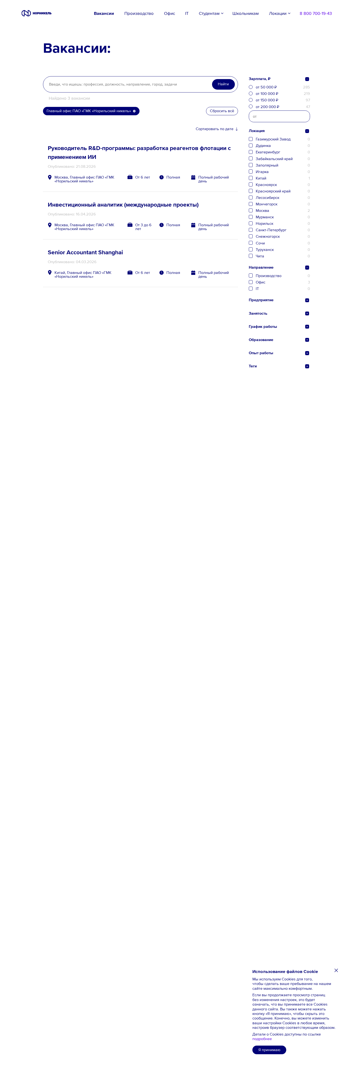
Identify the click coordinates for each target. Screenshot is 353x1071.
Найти (223, 84)
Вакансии (104, 13)
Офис (169, 13)
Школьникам (245, 13)
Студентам (209, 13)
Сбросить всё (222, 111)
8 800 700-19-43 (316, 13)
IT (187, 13)
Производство (139, 13)
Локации (277, 13)
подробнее (262, 1038)
